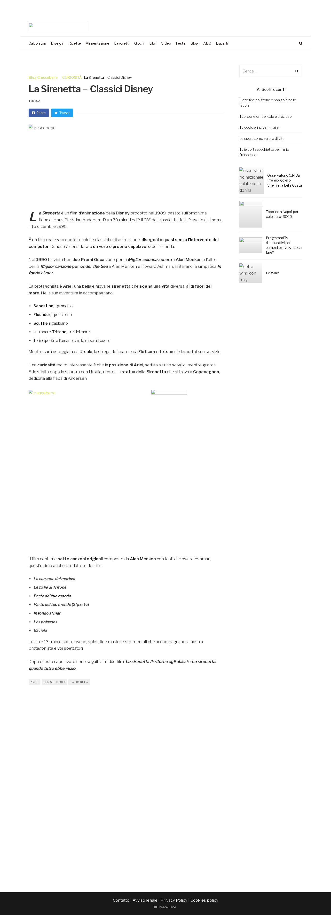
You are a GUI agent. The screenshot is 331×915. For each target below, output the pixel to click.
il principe (45, 340)
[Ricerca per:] (270, 71)
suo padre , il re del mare (61, 332)
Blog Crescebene (43, 77)
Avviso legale (145, 900)
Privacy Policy (174, 900)
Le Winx (272, 273)
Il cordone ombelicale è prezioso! (265, 116)
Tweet (64, 113)
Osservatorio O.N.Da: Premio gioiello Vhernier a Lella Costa (284, 180)
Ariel (34, 682)
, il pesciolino (52, 314)
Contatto (121, 900)
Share (41, 113)
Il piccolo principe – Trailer (259, 127)
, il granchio (53, 306)
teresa (34, 101)
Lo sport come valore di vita (261, 138)
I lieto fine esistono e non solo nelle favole (267, 102)
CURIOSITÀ (72, 77)
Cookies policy (204, 900)
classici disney (54, 682)
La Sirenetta (79, 682)
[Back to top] (315, 901)
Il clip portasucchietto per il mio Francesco (264, 152)
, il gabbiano (50, 323)
